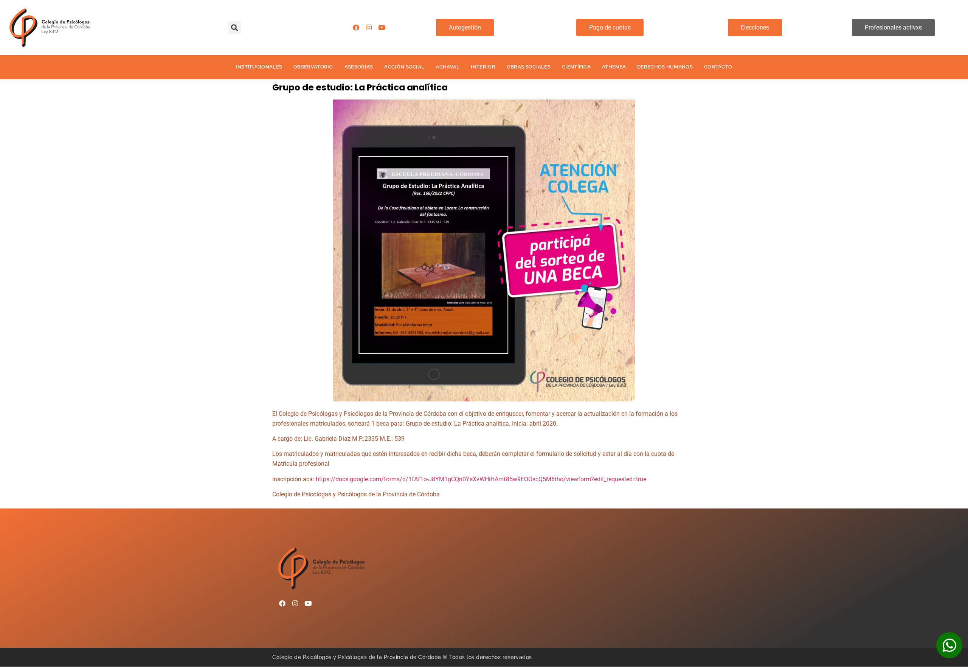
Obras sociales (529, 67)
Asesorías (358, 67)
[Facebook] (356, 27)
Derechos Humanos (665, 67)
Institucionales (259, 67)
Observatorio (313, 67)
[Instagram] (369, 27)
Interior (483, 67)
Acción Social (404, 67)
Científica (576, 67)
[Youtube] (381, 27)
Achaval (447, 67)
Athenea (614, 67)
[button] (234, 27)
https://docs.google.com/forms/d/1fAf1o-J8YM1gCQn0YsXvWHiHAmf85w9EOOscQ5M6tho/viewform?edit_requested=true (481, 479)
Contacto (718, 67)
